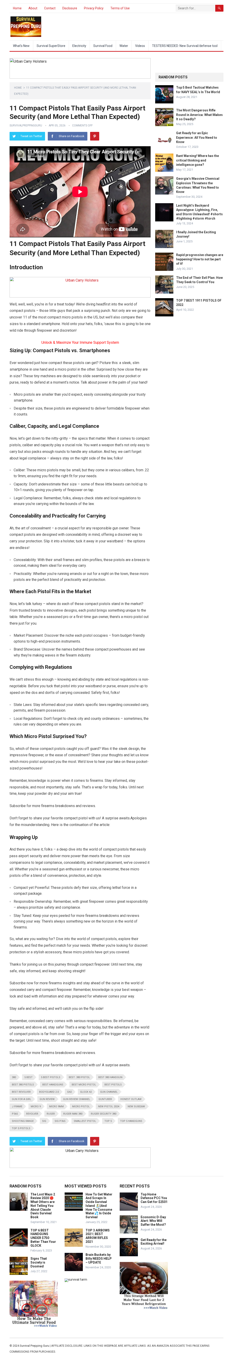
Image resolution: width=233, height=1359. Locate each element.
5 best (28, 1077)
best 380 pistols (23, 1084)
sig (44, 1121)
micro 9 (36, 1106)
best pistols (113, 1084)
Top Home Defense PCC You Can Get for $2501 (154, 1198)
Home (17, 8)
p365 (15, 1113)
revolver (32, 1113)
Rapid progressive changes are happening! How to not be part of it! (199, 259)
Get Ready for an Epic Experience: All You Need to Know (196, 137)
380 (14, 1077)
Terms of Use (120, 8)
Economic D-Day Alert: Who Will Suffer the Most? (153, 1221)
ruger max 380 (72, 1113)
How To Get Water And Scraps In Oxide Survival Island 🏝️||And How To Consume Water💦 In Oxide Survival (99, 1205)
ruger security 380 (103, 1113)
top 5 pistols (21, 1128)
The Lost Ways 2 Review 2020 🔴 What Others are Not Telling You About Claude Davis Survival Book (42, 1205)
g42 (69, 1091)
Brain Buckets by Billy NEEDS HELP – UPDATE (99, 1258)
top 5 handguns (131, 1121)
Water (123, 46)
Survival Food (102, 46)
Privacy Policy (94, 8)
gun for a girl (21, 1099)
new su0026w (136, 1106)
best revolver (21, 1091)
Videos (140, 46)
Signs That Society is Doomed (38, 1262)
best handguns (52, 1084)
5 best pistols (50, 1077)
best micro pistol (84, 1084)
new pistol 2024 (108, 1106)
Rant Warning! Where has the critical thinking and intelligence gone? (197, 160)
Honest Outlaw (131, 1099)
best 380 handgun (110, 1077)
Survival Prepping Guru (35, 1345)
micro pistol (81, 1106)
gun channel (109, 1091)
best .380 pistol (79, 1077)
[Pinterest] (94, 136)
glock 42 (86, 1091)
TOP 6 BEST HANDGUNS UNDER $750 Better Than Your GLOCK (43, 1237)
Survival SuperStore (51, 46)
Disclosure (69, 8)
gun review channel (76, 1099)
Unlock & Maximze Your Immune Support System (80, 342)
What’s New (21, 46)
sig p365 (60, 1121)
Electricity (79, 46)
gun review (47, 1099)
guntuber (105, 1099)
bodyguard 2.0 (49, 1091)
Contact (50, 8)
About (32, 8)
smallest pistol (85, 1121)
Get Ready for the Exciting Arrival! (154, 1242)
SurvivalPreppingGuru (26, 125)
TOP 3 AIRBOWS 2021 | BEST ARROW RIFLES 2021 (98, 1236)
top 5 (108, 1121)
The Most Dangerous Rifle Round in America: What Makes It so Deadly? (199, 114)
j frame (17, 1106)
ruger (51, 1113)
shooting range (23, 1121)
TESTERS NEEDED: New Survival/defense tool (185, 46)
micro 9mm (56, 1106)
